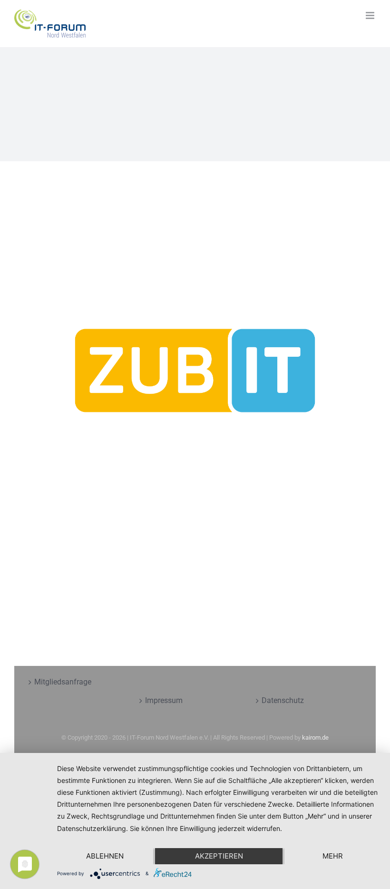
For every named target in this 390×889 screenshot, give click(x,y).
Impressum (164, 700)
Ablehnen (105, 855)
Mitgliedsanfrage (62, 681)
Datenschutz (283, 700)
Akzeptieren (219, 855)
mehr (332, 855)
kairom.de (315, 737)
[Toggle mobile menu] (371, 15)
